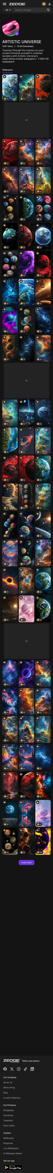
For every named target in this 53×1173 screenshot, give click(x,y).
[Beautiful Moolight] (26, 813)
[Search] (48, 10)
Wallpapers (8, 1138)
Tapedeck (8, 1120)
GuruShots (8, 1115)
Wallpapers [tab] (7, 70)
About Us (7, 1082)
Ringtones (8, 1143)
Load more (26, 862)
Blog (5, 1092)
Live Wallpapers (11, 1148)
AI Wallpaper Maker (12, 1153)
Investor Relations (11, 1098)
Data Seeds (9, 1125)
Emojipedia (8, 1110)
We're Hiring (9, 1087)
